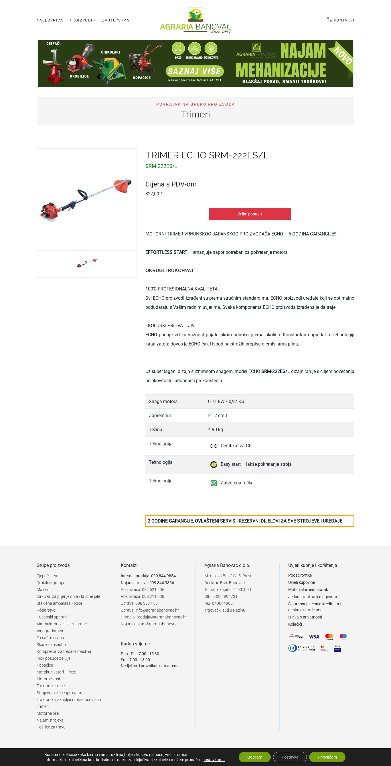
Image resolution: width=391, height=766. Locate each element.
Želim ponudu (250, 214)
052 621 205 (153, 589)
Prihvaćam (327, 757)
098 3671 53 (146, 603)
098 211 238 (153, 596)
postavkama (213, 759)
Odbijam (254, 757)
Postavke (290, 757)
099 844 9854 (163, 575)
